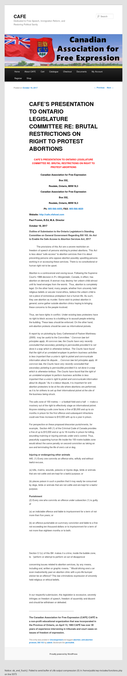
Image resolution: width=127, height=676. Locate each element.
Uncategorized (56, 639)
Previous (99, 87)
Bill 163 (40, 642)
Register (18, 78)
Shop (29, 78)
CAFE (20, 16)
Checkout (67, 71)
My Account (97, 71)
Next (110, 87)
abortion (77, 639)
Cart (42, 71)
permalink (69, 642)
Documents (82, 71)
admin (49, 642)
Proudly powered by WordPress (63, 654)
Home (17, 71)
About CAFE (30, 71)
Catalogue (53, 71)
